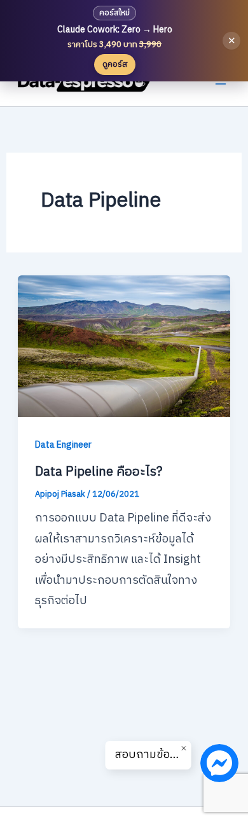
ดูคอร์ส (114, 64)
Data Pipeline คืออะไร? (98, 472)
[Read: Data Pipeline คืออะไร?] (124, 345)
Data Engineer (63, 445)
